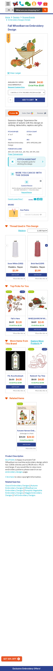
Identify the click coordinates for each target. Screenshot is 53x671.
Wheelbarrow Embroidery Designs (21, 489)
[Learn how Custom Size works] (40, 181)
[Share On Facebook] (38, 200)
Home (7, 17)
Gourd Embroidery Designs (17, 485)
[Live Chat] (28, 3)
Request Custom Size (16, 87)
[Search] (45, 10)
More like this (18, 279)
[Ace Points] (13, 212)
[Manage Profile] (34, 4)
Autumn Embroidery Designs (21, 486)
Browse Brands (29, 17)
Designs (16, 17)
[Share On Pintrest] (41, 200)
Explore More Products (37, 342)
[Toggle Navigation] (8, 4)
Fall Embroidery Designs (24, 495)
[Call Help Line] (21, 4)
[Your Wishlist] (39, 4)
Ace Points (10, 459)
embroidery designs (14, 472)
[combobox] (28, 10)
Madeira (22, 230)
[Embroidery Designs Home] (15, 3)
